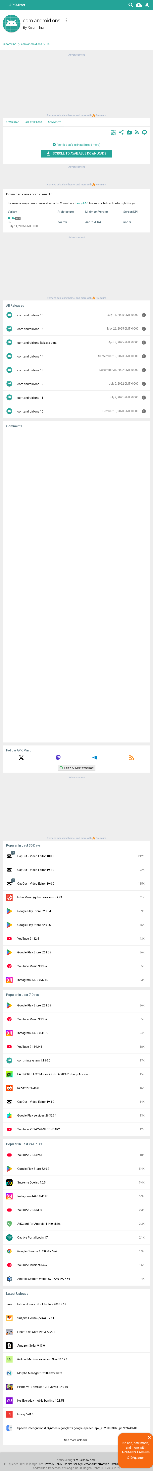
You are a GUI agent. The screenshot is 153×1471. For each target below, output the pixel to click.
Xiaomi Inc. (36, 27)
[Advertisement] (76, 85)
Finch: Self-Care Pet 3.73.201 (36, 1332)
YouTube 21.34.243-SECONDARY (38, 1129)
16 (13, 218)
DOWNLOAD (12, 122)
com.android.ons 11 (30, 398)
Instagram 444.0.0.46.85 (32, 1196)
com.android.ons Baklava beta (37, 343)
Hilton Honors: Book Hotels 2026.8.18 (41, 1304)
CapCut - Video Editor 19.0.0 (35, 883)
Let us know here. (85, 1460)
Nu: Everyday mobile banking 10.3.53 (40, 1400)
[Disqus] (76, 585)
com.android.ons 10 (30, 411)
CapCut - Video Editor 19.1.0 (35, 870)
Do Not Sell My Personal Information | (87, 1464)
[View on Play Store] (129, 133)
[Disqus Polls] (76, 482)
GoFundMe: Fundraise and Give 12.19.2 (42, 1359)
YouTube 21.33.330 (29, 1210)
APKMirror (17, 5)
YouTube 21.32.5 (28, 938)
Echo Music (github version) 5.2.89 (39, 897)
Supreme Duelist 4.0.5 (31, 1182)
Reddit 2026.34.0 (28, 1088)
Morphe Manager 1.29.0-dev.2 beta (39, 1373)
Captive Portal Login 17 (32, 1237)
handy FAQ (81, 203)
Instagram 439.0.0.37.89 (32, 980)
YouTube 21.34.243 (29, 1047)
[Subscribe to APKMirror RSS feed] (131, 759)
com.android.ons (31, 44)
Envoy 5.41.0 (25, 1414)
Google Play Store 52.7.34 (34, 911)
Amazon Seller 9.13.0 (31, 1345)
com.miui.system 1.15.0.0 (33, 1060)
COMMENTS (54, 122)
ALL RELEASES (33, 122)
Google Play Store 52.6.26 (34, 925)
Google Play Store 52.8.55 (34, 952)
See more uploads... (76, 1440)
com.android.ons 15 (30, 329)
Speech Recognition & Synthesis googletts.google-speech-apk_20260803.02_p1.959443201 (77, 1428)
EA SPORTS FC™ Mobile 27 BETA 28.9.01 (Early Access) (53, 1074)
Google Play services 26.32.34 (36, 1115)
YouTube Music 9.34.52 (32, 1265)
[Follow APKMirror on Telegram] (94, 759)
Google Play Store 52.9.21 (34, 1169)
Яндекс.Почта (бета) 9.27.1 (35, 1318)
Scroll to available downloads (79, 153)
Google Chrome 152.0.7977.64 (37, 1251)
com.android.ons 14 (30, 356)
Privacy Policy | (54, 1464)
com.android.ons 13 (30, 370)
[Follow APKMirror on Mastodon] (58, 759)
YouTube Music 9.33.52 (32, 966)
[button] (113, 133)
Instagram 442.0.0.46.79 (32, 1033)
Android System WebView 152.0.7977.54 (43, 1279)
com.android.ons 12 (30, 384)
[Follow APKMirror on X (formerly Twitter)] (21, 759)
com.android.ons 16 (30, 315)
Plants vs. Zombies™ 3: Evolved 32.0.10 (42, 1387)
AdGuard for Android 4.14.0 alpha (39, 1224)
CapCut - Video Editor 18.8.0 (35, 856)
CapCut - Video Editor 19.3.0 (35, 1102)
